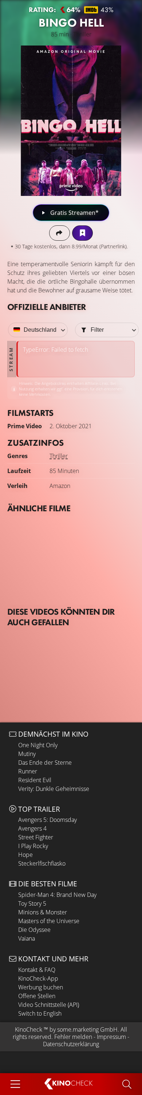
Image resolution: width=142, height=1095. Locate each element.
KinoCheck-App (38, 978)
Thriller (59, 456)
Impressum (111, 1037)
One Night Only (38, 745)
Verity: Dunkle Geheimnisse (53, 788)
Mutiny (27, 753)
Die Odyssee (34, 929)
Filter (97, 330)
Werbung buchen (40, 987)
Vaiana (26, 938)
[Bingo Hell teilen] (59, 232)
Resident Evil (34, 780)
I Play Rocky (33, 846)
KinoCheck (28, 1029)
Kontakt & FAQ (36, 969)
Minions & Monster (42, 912)
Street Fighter (35, 837)
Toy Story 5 (32, 903)
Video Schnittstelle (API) (48, 1004)
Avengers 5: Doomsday (47, 819)
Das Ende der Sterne (45, 762)
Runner (27, 771)
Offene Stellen (36, 996)
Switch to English (40, 1013)
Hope (25, 854)
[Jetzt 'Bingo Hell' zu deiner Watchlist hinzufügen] (82, 232)
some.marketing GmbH (87, 1029)
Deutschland (40, 330)
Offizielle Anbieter (46, 306)
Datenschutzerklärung (71, 1044)
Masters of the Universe (48, 921)
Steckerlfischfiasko (42, 863)
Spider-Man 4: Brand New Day (57, 894)
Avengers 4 (32, 828)
